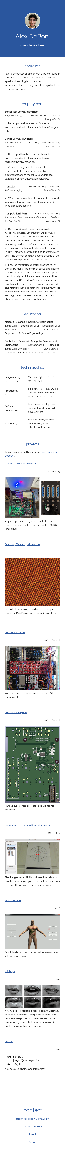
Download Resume (32, 1126)
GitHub (32, 1142)
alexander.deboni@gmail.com (32, 1118)
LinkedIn (32, 1134)
